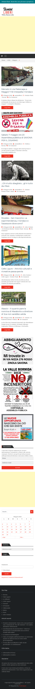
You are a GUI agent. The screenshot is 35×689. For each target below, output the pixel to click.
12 (16, 527)
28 (25, 532)
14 (25, 527)
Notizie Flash (29, 95)
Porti (4, 612)
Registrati (5, 577)
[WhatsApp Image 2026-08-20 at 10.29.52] (17, 413)
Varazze (5, 603)
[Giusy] (17, 365)
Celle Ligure (5, 277)
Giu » (21, 537)
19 (16, 529)
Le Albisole (6, 599)
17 (7, 529)
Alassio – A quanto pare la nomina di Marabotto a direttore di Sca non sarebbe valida (17, 311)
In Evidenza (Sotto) (8, 229)
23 (3, 532)
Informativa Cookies (9, 655)
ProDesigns (22, 686)
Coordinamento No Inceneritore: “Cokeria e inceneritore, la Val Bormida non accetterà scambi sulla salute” (16, 630)
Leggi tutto (7, 107)
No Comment (13, 97)
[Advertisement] (17, 34)
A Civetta (17, 275)
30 (3, 534)
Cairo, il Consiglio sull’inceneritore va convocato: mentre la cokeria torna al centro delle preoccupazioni (18, 638)
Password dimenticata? (16, 577)
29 (30, 532)
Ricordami (6, 570)
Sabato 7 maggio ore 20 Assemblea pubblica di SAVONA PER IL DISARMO (16, 138)
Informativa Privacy (9, 652)
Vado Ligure (6, 597)
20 (21, 529)
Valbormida (6, 608)
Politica (27, 144)
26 (16, 532)
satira (12, 191)
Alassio (27, 189)
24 (7, 532)
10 (7, 527)
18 (11, 529)
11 (11, 527)
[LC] (17, 442)
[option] (22, 2)
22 (30, 529)
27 (21, 532)
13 (20, 527)
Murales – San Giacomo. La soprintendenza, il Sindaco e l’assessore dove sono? (14, 221)
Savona (4, 97)
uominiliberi (18, 95)
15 (29, 527)
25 (12, 532)
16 (2, 529)
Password (5, 564)
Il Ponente (6, 606)
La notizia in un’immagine (11, 634)
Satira (5, 610)
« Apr (3, 537)
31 (7, 534)
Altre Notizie (29, 227)
